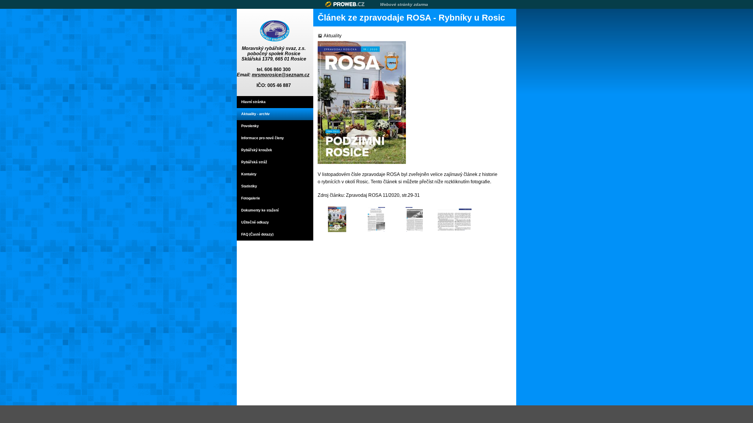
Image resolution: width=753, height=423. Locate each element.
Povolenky (250, 126)
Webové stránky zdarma (404, 4)
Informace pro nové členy (262, 138)
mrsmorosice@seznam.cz (280, 74)
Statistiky (249, 186)
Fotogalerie (250, 198)
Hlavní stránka (253, 102)
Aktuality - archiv (255, 114)
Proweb (345, 4)
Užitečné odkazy (255, 222)
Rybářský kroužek (256, 150)
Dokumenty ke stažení (260, 210)
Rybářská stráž (254, 162)
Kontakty (248, 174)
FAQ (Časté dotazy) (257, 234)
